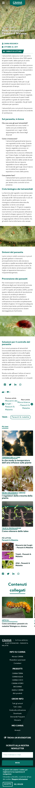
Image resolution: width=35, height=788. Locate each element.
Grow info (17, 699)
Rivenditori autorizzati (17, 660)
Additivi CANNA (17, 690)
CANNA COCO (17, 680)
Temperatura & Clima (11, 457)
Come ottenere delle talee (15, 531)
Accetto (7, 784)
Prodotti (17, 669)
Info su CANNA (17, 652)
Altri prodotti (17, 693)
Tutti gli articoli (17, 703)
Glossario (17, 720)
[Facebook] (5, 385)
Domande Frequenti (17, 717)
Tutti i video (17, 707)
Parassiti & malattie (20, 417)
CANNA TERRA (17, 673)
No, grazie (18, 784)
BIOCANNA (17, 687)
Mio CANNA (17, 726)
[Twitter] (10, 385)
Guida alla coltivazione (17, 710)
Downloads (17, 713)
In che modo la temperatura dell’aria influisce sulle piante (16, 461)
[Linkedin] (15, 385)
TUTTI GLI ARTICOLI (21, 640)
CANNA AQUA (17, 677)
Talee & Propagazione (11, 528)
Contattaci (17, 663)
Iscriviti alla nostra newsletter (17, 747)
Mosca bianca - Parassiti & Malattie (24, 405)
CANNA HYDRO (17, 683)
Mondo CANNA (17, 657)
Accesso (17, 730)
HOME (7, 640)
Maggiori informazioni (20, 779)
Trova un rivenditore (19, 738)
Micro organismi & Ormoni (13, 493)
